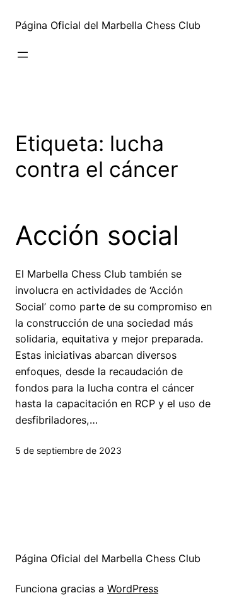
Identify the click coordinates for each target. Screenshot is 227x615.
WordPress (132, 588)
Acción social (97, 235)
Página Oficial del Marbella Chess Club (108, 25)
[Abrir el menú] (22, 54)
